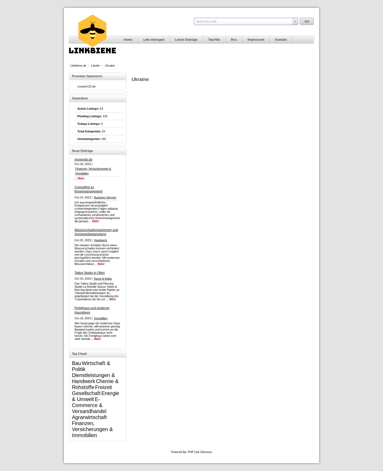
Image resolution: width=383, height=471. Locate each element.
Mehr (81, 178)
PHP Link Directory (200, 452)
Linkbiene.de (78, 65)
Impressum (256, 40)
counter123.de (86, 86)
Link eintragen (153, 40)
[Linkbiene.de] (92, 59)
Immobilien (100, 318)
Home (128, 40)
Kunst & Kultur (103, 278)
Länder (96, 65)
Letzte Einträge (186, 40)
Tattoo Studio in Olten (90, 273)
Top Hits (214, 40)
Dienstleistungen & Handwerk (93, 378)
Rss (234, 40)
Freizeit (103, 387)
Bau (76, 363)
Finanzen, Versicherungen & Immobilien (92, 429)
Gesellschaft (86, 393)
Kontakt (281, 40)
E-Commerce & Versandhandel (89, 405)
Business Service (105, 197)
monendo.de (83, 159)
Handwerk (100, 240)
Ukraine (110, 65)
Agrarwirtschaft (89, 417)
